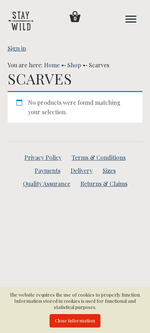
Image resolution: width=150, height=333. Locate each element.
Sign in (17, 48)
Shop (74, 65)
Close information (75, 320)
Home (52, 65)
